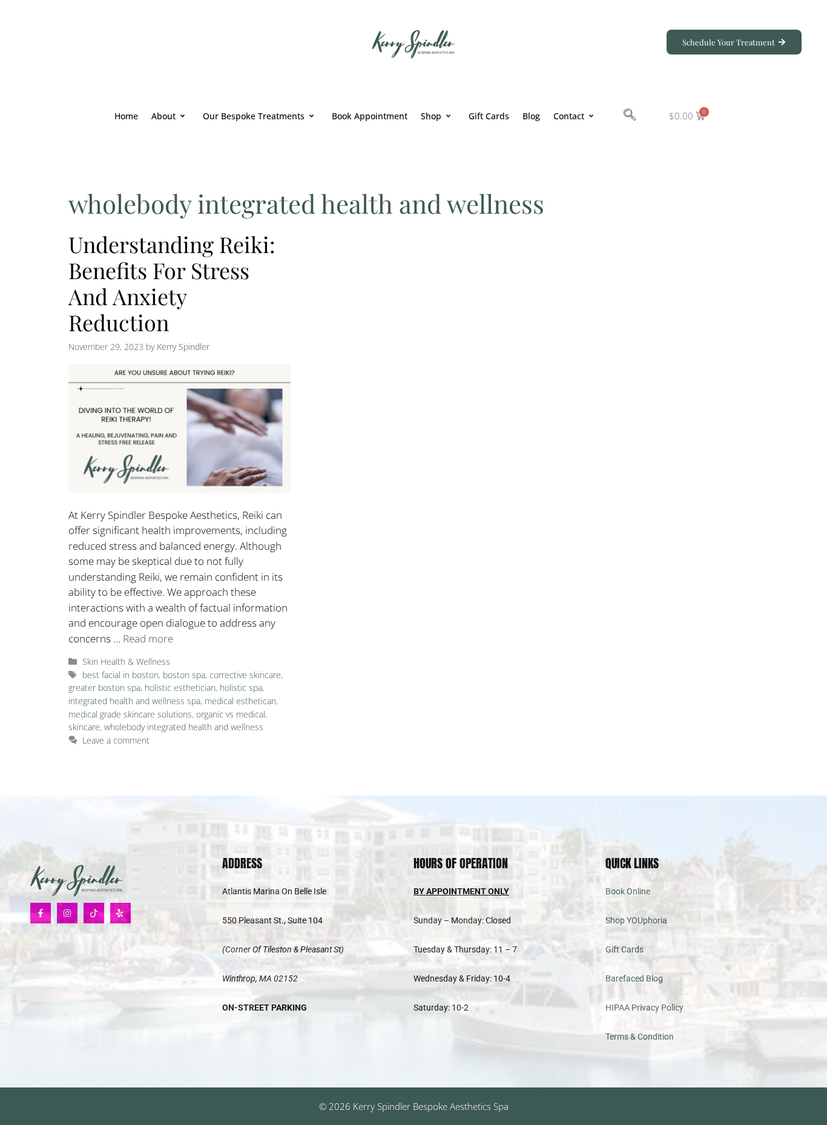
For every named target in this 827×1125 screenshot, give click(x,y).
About (163, 116)
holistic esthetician (180, 687)
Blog (531, 116)
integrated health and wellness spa (134, 701)
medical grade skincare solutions (130, 714)
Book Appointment (369, 116)
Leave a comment (116, 740)
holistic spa (241, 687)
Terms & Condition (639, 1036)
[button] (630, 116)
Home (126, 116)
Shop (431, 116)
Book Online (627, 891)
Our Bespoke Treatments (254, 116)
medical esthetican (240, 701)
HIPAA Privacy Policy (644, 1007)
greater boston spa (104, 687)
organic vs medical (230, 714)
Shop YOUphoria (636, 920)
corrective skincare (245, 675)
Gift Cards (489, 116)
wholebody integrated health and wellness (183, 727)
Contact (568, 116)
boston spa (184, 675)
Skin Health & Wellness (126, 661)
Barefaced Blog (634, 978)
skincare (84, 727)
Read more (148, 638)
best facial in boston (120, 675)
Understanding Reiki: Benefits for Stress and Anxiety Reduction (171, 283)
